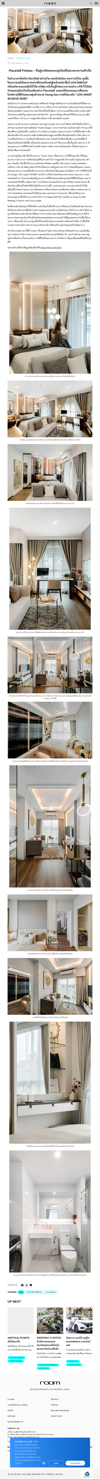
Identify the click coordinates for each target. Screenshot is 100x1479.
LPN (21, 1292)
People (55, 1399)
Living (11, 1399)
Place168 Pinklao (34, 1292)
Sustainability (15, 1422)
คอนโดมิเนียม (50, 1292)
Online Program (60, 1410)
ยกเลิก (56, 1463)
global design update (47, 1365)
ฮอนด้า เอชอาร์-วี (74, 1365)
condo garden (15, 1361)
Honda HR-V (73, 1361)
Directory (56, 1416)
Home (11, 58)
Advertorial (23, 58)
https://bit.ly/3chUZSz (50, 247)
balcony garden (16, 1357)
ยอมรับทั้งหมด (75, 1463)
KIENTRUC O (43, 1368)
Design (11, 1416)
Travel (54, 1405)
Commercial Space (18, 1405)
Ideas (10, 1410)
